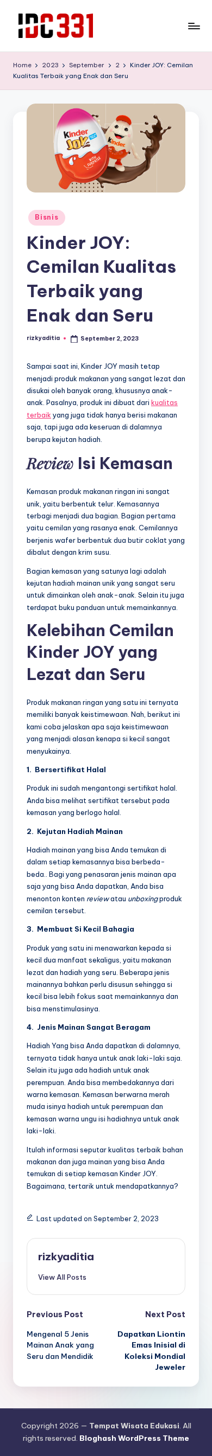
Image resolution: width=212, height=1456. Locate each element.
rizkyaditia (66, 1256)
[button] (62, 1277)
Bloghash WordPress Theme (134, 1438)
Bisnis (46, 217)
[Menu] (193, 26)
